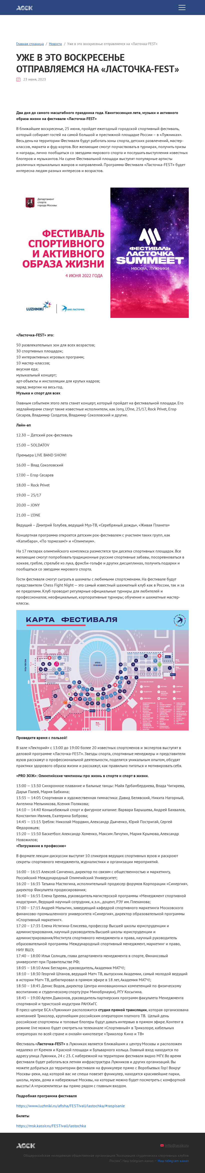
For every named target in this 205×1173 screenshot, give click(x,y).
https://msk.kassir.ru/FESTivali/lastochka (51, 1125)
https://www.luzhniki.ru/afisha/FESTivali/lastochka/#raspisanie (70, 1105)
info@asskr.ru (177, 1145)
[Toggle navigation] (182, 7)
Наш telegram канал (173, 1160)
